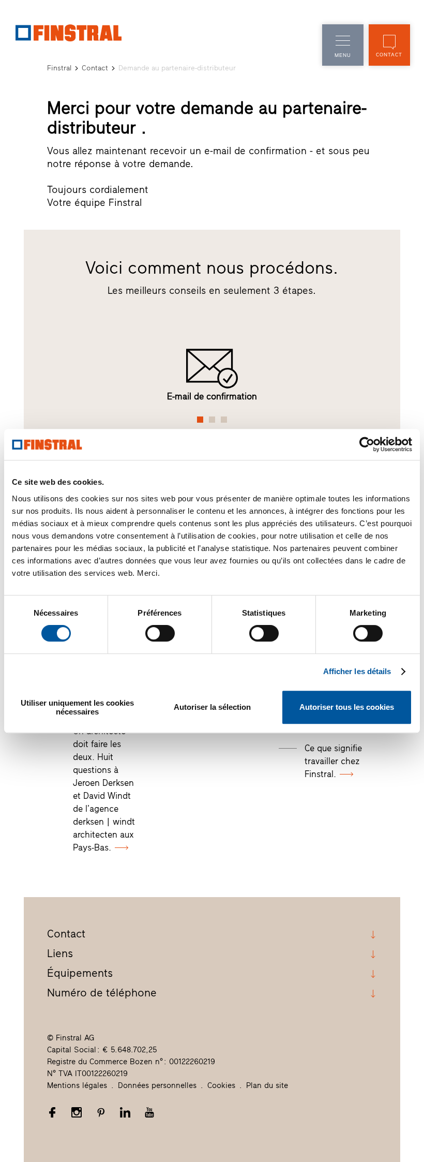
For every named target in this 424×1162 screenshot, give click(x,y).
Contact (95, 68)
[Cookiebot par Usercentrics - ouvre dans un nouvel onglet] (367, 444)
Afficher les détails (357, 671)
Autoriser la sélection (212, 707)
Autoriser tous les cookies (346, 707)
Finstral (59, 68)
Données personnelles (157, 1085)
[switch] (160, 633)
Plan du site (267, 1085)
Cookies (221, 1085)
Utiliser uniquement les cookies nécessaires (77, 707)
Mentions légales (77, 1085)
